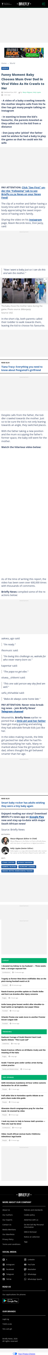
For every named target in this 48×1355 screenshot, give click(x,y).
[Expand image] (45, 280)
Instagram (35, 219)
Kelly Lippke (37, 92)
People (4, 1089)
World (12, 63)
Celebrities (5, 1043)
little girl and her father (31, 720)
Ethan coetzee (8, 862)
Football (5, 985)
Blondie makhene (25, 862)
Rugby (4, 998)
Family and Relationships (10, 1069)
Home (4, 63)
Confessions (6, 972)
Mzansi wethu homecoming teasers (17, 871)
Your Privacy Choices (26, 1354)
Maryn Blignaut (27, 92)
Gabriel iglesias (9, 867)
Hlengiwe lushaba (27, 867)
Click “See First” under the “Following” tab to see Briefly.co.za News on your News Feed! (23, 192)
